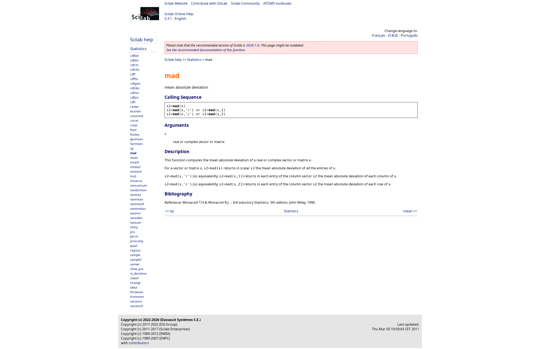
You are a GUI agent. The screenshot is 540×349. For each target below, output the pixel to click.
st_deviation (138, 273)
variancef (136, 306)
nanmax (135, 195)
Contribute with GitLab (209, 3)
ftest (133, 130)
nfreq (134, 227)
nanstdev (136, 218)
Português (409, 35)
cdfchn (134, 70)
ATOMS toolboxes (277, 3)
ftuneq (134, 134)
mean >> (410, 211)
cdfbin (134, 60)
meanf (134, 162)
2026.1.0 (252, 45)
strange (135, 283)
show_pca (136, 269)
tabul (133, 287)
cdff (132, 74)
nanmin (135, 213)
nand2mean (138, 190)
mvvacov (136, 181)
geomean (136, 139)
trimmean (137, 297)
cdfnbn (134, 88)
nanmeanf (137, 204)
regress (135, 250)
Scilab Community (245, 3)
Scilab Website (176, 3)
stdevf (134, 278)
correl (134, 121)
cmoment (136, 116)
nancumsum (138, 185)
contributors (139, 343)
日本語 (393, 35)
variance (136, 301)
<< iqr (169, 211)
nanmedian (138, 209)
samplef (135, 260)
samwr (135, 264)
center (134, 107)
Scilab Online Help (179, 14)
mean (134, 158)
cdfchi (134, 65)
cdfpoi (134, 97)
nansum (135, 223)
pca (132, 232)
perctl (134, 236)
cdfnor (134, 93)
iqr (132, 148)
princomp (136, 241)
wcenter (135, 111)
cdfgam (135, 84)
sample (135, 255)
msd (133, 176)
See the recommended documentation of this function (205, 50)
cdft (132, 102)
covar (134, 125)
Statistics (138, 48)
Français (378, 35)
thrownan (136, 292)
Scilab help (141, 39)
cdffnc (134, 79)
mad (133, 153)
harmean (136, 144)
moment (136, 172)
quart (134, 246)
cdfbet (134, 56)
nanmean (136, 199)
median (135, 167)
